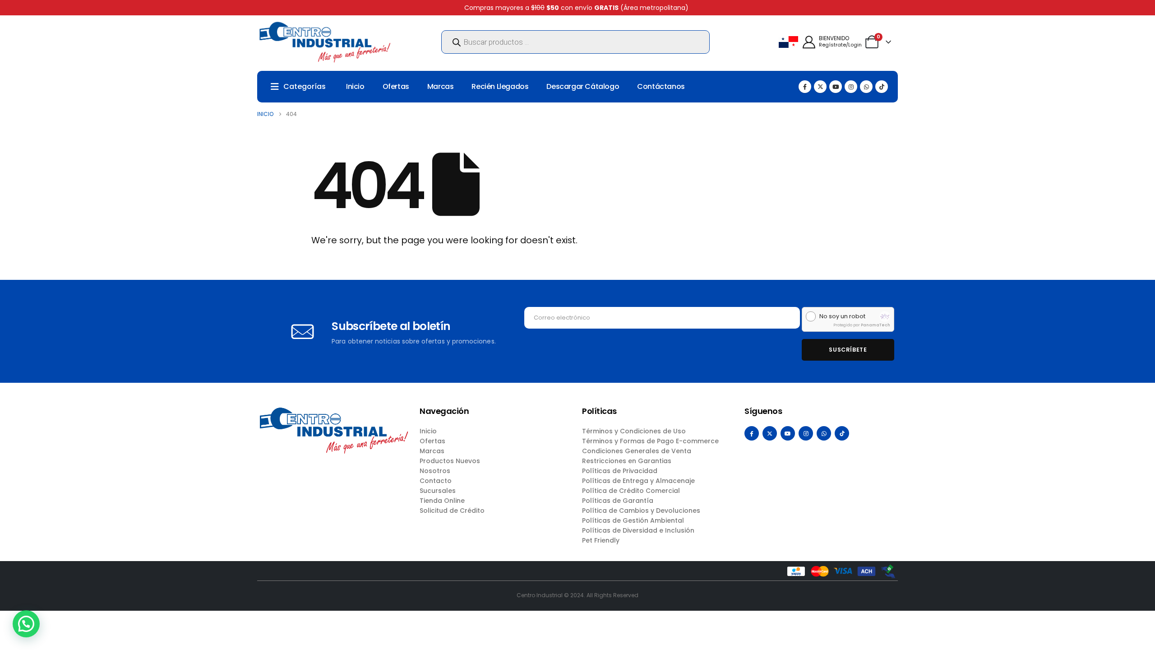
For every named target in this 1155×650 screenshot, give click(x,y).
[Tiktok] (881, 86)
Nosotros (435, 470)
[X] (820, 86)
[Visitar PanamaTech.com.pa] (884, 316)
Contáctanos (661, 86)
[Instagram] (851, 86)
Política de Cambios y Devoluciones (641, 510)
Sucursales (438, 490)
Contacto (436, 480)
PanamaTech (875, 325)
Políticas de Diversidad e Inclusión (638, 530)
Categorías (304, 86)
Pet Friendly (600, 540)
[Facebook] (805, 86)
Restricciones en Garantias (626, 460)
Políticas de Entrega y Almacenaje (638, 480)
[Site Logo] (325, 42)
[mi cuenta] (809, 42)
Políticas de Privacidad (619, 470)
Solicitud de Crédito (452, 510)
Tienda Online (442, 500)
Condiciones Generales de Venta (636, 450)
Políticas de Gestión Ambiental (633, 520)
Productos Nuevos (450, 460)
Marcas (440, 86)
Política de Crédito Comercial (631, 490)
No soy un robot (842, 316)
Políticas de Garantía (617, 500)
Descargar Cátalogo (582, 86)
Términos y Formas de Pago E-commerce (650, 441)
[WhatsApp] (866, 86)
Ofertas (396, 86)
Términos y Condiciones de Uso (634, 431)
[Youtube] (835, 86)
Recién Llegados (499, 86)
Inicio (355, 86)
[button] (26, 623)
